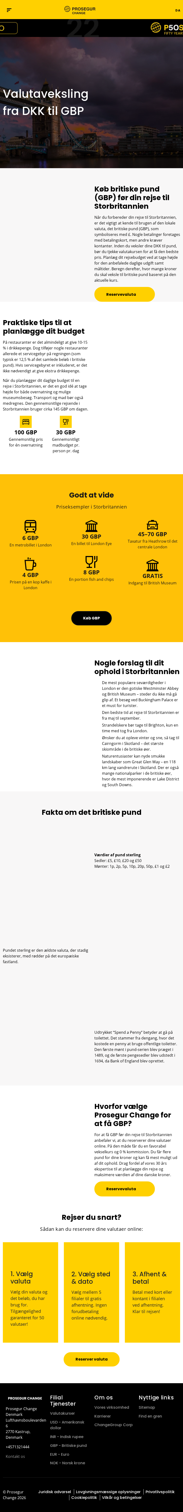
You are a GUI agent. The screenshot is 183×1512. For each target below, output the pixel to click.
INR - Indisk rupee (66, 1436)
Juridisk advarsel (54, 1492)
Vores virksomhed (111, 1407)
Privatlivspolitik (160, 1492)
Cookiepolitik (84, 1497)
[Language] (170, 10)
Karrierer (102, 1416)
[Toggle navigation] (144, 10)
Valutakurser (62, 1413)
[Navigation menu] (9, 10)
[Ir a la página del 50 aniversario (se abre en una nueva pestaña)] (91, 28)
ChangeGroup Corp (113, 1425)
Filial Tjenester (63, 1401)
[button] (154, 10)
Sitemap (147, 1407)
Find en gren (150, 1416)
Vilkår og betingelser (122, 1497)
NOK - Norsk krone (67, 1463)
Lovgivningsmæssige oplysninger (108, 1492)
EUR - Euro (59, 1454)
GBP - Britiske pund (68, 1445)
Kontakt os (15, 1456)
